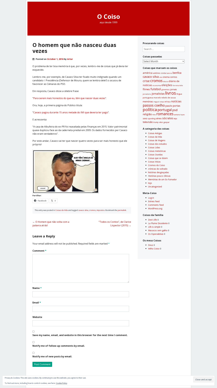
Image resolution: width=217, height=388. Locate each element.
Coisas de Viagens (156, 140)
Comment (39, 250)
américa (147, 72)
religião (147, 114)
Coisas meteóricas (157, 151)
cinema (166, 77)
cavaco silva (83, 210)
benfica (177, 72)
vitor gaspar (164, 122)
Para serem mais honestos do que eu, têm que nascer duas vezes (69, 98)
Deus (150, 245)
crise (146, 81)
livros (170, 93)
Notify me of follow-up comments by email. (58, 345)
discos (165, 81)
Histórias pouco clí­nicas (159, 175)
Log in (151, 197)
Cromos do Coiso (156, 165)
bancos (169, 73)
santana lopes (179, 115)
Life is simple (154, 226)
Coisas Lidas (154, 147)
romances (164, 113)
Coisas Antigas (155, 133)
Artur (70, 59)
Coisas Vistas (154, 161)
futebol (155, 89)
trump (156, 122)
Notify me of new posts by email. (52, 356)
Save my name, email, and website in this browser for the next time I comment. (80, 335)
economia (157, 85)
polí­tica (150, 109)
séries (159, 118)
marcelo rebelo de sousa (165, 97)
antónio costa (159, 73)
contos (173, 76)
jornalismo (147, 94)
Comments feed (156, 204)
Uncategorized (155, 186)
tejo (175, 118)
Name (37, 288)
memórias (148, 101)
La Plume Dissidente (158, 223)
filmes (146, 89)
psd (174, 110)
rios (154, 114)
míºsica (167, 101)
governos (165, 89)
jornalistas (158, 93)
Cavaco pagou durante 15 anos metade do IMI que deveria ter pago (70, 112)
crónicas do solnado (157, 168)
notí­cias (176, 101)
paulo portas (172, 105)
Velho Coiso (153, 248)
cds (160, 77)
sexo (145, 118)
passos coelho (154, 105)
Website (37, 317)
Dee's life (152, 219)
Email (36, 302)
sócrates (167, 118)
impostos (101, 210)
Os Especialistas (155, 234)
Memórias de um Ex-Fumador (162, 179)
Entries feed (153, 201)
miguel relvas (159, 102)
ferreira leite (178, 85)
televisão (148, 122)
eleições (166, 85)
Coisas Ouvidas (155, 154)
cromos (92, 210)
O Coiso (108, 16)
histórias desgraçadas (158, 172)
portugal (165, 109)
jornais (173, 89)
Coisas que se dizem (158, 158)
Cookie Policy (61, 383)
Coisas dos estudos (157, 143)
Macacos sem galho (157, 230)
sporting (151, 118)
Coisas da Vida (61, 210)
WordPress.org (155, 208)
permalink (122, 210)
